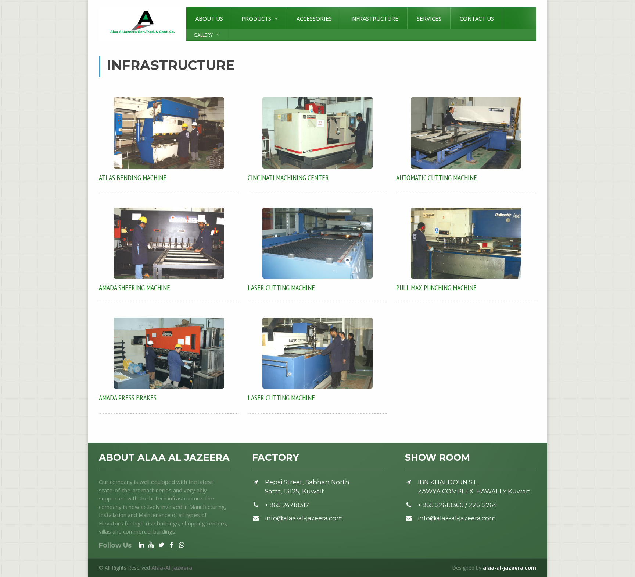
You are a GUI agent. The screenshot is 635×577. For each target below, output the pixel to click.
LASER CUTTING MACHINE (281, 287)
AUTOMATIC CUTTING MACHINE (436, 177)
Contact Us (477, 18)
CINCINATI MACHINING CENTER (288, 177)
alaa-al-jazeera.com (509, 567)
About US (209, 18)
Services (429, 18)
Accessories (314, 18)
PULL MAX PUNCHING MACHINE (436, 287)
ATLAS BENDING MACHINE (132, 177)
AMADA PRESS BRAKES (128, 397)
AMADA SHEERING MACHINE (134, 287)
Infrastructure (374, 18)
